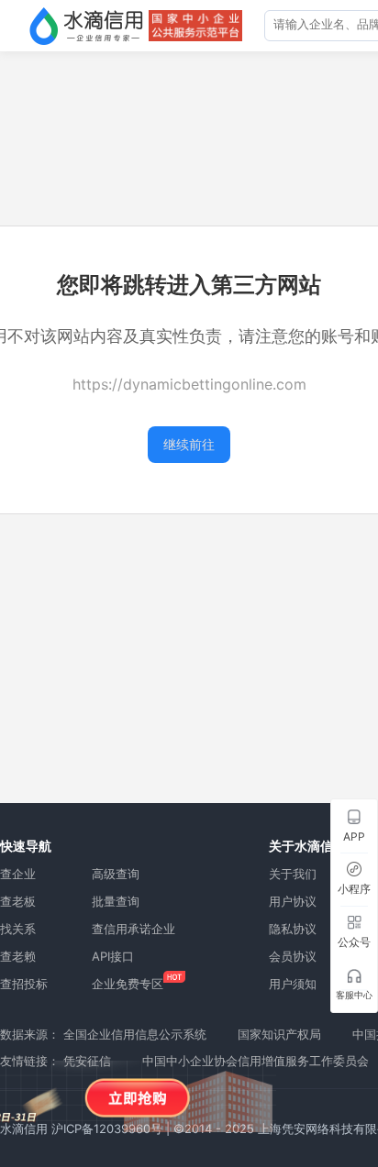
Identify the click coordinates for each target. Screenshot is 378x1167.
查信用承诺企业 (133, 928)
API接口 (113, 956)
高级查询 (115, 873)
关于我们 (293, 873)
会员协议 (293, 956)
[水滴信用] (86, 25)
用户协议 (293, 901)
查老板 (18, 901)
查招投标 (24, 983)
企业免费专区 (127, 983)
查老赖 (18, 956)
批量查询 (115, 901)
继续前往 (189, 444)
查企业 (18, 873)
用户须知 (293, 983)
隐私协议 (293, 928)
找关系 (18, 928)
